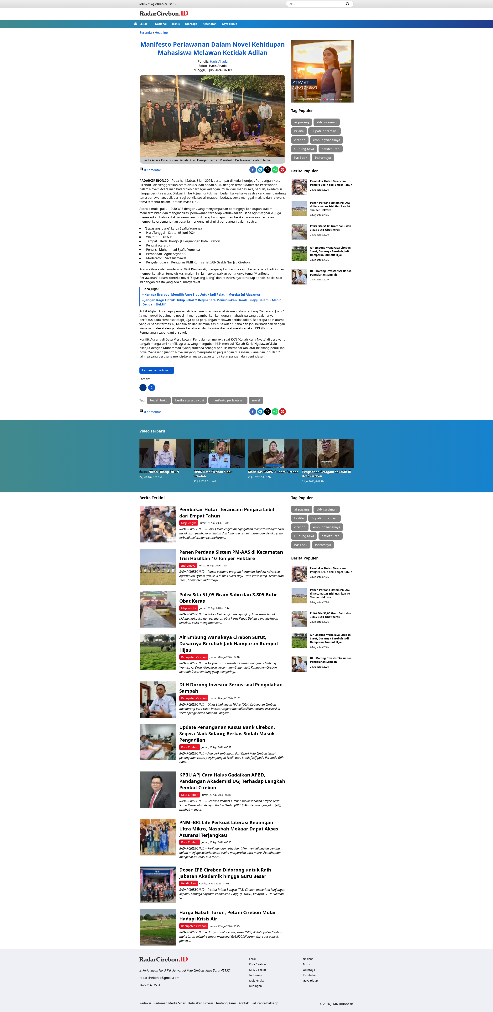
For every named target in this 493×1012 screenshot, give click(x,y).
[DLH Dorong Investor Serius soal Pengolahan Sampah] (299, 276)
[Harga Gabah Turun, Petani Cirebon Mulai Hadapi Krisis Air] (158, 927)
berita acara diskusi (189, 400)
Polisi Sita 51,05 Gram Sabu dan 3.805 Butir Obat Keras (330, 227)
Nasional (161, 24)
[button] (144, 24)
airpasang (301, 122)
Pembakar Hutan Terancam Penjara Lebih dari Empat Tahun (331, 183)
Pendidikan (188, 883)
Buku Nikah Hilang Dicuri (159, 472)
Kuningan (255, 986)
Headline (161, 32)
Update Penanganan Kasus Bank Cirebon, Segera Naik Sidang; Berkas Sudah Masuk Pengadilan (227, 733)
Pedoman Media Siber (169, 1003)
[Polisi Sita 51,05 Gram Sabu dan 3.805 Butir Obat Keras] (299, 232)
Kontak (243, 1003)
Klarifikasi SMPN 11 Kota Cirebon (273, 472)
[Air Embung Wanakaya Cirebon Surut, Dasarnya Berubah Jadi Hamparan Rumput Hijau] (299, 253)
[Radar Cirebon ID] (164, 14)
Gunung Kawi (304, 149)
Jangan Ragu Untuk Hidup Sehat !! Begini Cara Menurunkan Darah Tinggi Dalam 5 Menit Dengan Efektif (212, 302)
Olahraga (191, 24)
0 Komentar (152, 170)
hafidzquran (331, 149)
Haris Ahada (219, 61)
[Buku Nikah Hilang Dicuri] (165, 453)
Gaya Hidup (229, 24)
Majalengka (188, 523)
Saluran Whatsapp (265, 1003)
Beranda (145, 32)
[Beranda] (135, 24)
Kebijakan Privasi (200, 1003)
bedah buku (159, 400)
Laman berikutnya (155, 370)
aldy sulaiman (327, 122)
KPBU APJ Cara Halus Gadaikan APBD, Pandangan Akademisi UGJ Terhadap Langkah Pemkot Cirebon (232, 781)
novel (256, 400)
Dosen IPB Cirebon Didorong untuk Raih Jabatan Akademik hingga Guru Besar (225, 872)
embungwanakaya (326, 140)
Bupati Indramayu (324, 131)
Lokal (143, 24)
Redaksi (145, 1003)
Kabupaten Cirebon (194, 657)
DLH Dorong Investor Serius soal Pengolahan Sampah (331, 272)
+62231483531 (149, 985)
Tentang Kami (226, 1003)
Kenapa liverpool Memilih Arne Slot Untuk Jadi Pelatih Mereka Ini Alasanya (202, 294)
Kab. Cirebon (257, 970)
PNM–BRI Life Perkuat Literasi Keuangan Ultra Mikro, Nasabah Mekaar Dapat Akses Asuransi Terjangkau (228, 828)
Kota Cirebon (189, 747)
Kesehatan (209, 24)
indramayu (323, 158)
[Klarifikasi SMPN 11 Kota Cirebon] (273, 453)
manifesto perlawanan (227, 400)
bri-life (299, 131)
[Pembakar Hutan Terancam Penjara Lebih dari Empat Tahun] (299, 187)
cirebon (299, 140)
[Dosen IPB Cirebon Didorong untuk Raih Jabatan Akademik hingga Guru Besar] (158, 884)
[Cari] (347, 4)
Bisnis (176, 24)
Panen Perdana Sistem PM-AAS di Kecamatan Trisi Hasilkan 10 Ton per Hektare (330, 206)
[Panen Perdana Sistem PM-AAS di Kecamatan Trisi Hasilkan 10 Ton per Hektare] (299, 208)
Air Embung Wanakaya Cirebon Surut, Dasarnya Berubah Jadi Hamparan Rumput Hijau (330, 251)
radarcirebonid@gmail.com (159, 978)
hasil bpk (300, 158)
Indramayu (188, 565)
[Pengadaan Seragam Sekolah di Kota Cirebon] (328, 453)
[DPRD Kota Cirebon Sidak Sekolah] (219, 453)
